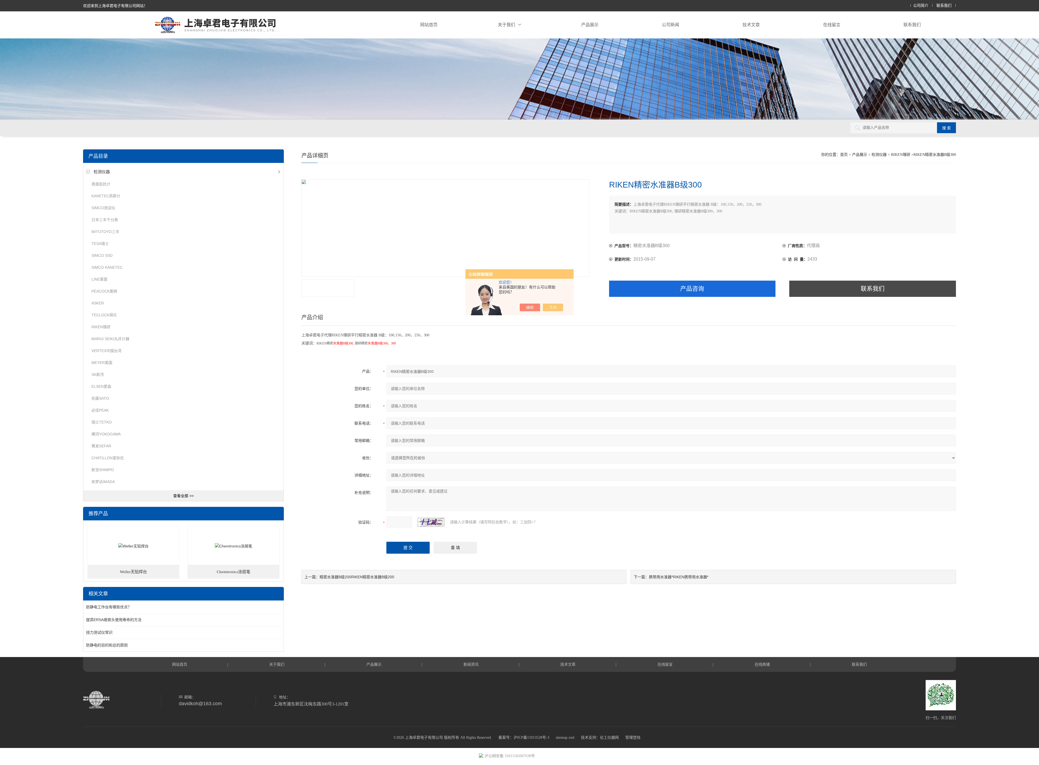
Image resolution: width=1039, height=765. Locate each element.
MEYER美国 (101, 362)
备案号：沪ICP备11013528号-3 (523, 738)
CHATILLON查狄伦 (107, 458)
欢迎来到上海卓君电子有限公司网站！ (115, 6)
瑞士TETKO (101, 422)
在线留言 (831, 24)
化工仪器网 (609, 738)
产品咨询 (692, 288)
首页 (844, 155)
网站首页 (429, 24)
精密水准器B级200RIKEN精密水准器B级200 (357, 577)
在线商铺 (762, 664)
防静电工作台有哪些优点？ (108, 607)
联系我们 (944, 5)
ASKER (97, 303)
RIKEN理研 (100, 327)
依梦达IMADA (103, 482)
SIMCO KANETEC (107, 267)
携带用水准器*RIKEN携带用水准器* (678, 577)
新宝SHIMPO (102, 470)
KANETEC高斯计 (105, 196)
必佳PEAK (100, 410)
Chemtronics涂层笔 (233, 572)
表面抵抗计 (100, 184)
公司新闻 (670, 24)
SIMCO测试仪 (103, 208)
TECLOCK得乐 (104, 315)
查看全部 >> (183, 496)
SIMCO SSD (102, 255)
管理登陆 (632, 738)
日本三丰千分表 (104, 220)
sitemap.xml (565, 738)
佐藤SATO (100, 398)
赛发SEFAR (101, 446)
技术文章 (751, 24)
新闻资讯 (471, 664)
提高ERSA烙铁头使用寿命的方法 (114, 620)
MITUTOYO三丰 (105, 231)
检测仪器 (102, 171)
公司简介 (920, 5)
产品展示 (590, 24)
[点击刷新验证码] (431, 522)
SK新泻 (97, 374)
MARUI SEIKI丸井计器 (110, 339)
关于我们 (506, 24)
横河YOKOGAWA (106, 434)
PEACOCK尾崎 (104, 291)
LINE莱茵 (99, 279)
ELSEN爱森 (101, 386)
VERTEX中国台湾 (106, 351)
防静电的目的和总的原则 (107, 645)
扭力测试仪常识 (99, 632)
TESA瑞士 (100, 243)
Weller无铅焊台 (133, 572)
